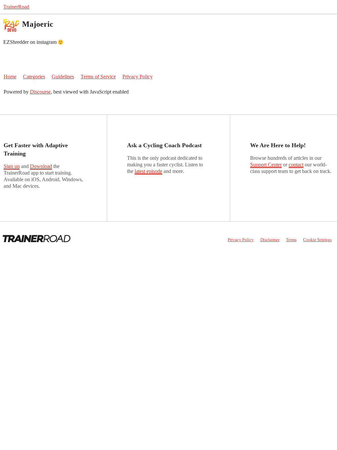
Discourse (40, 92)
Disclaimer (269, 239)
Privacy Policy (137, 76)
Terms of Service (98, 76)
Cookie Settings (317, 239)
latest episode (148, 171)
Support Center (266, 164)
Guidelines (63, 76)
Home (10, 76)
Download (41, 166)
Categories (34, 76)
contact (296, 164)
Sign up (12, 166)
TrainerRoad (16, 7)
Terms (291, 239)
